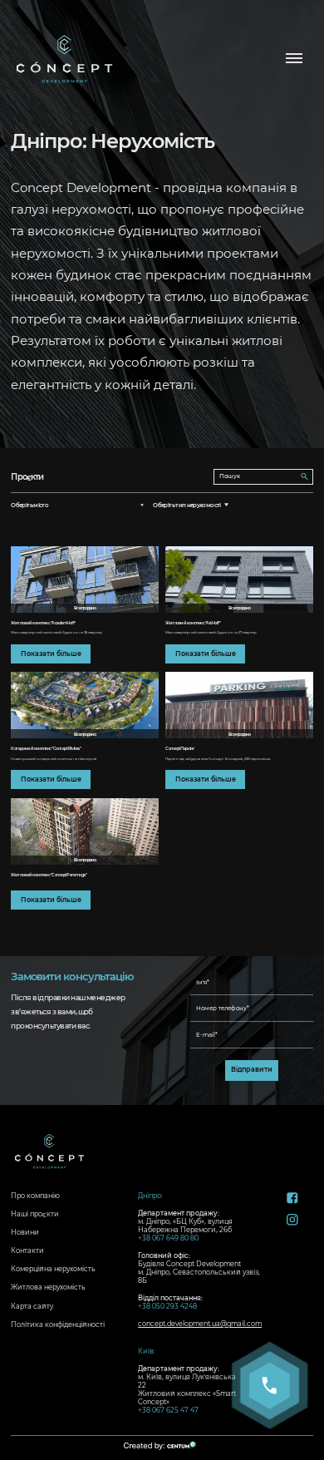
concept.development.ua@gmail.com (200, 1323)
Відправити (251, 1069)
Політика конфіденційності (58, 1324)
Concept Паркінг (179, 748)
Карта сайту (32, 1306)
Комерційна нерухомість (53, 1269)
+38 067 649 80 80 (168, 1238)
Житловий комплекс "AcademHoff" (43, 622)
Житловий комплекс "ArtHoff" (192, 622)
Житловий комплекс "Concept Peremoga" (48, 874)
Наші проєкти (35, 1214)
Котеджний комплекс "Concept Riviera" (46, 748)
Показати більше (51, 654)
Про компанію (35, 1195)
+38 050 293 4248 (167, 1306)
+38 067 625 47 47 (168, 1410)
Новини (25, 1232)
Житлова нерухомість (48, 1287)
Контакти (27, 1250)
